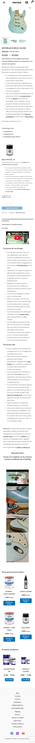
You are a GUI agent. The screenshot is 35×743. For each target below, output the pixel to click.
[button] (30, 7)
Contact (17, 699)
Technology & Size (8, 128)
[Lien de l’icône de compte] (26, 2)
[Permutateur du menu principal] (4, 2)
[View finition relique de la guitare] (22, 40)
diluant (15, 99)
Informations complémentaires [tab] (12, 224)
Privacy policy (17, 727)
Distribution (17, 702)
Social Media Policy (17, 708)
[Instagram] (17, 733)
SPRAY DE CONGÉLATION (14, 395)
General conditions (17, 724)
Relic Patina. (29, 117)
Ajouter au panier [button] (9, 603)
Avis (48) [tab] (5, 228)
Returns (17, 715)
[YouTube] (23, 733)
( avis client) (14, 51)
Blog (17, 693)
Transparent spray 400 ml (11, 137)
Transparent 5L (8, 134)
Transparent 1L (8, 131)
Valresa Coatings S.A (23, 447)
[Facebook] (11, 733)
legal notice (17, 721)
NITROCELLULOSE (20, 213)
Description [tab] (5, 221)
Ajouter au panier (12, 208)
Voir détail (9, 680)
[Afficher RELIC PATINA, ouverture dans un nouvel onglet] (14, 159)
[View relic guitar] (5, 40)
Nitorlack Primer (23, 265)
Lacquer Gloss (25, 96)
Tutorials (17, 696)
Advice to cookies (17, 718)
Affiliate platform (17, 705)
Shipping (17, 712)
